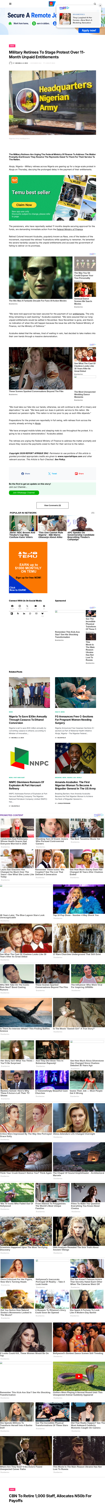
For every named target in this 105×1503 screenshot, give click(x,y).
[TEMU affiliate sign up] (28, 567)
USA (74, 777)
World (79, 777)
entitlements (78, 313)
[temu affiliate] (52, 197)
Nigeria (69, 777)
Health (57, 712)
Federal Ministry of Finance (70, 229)
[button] (10, 3)
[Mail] (36, 614)
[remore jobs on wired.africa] (52, 21)
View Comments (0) (52, 505)
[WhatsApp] (30, 614)
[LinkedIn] (24, 614)
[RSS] (18, 614)
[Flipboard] (12, 614)
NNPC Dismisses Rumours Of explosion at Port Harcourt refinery (26, 785)
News (12, 46)
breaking (58, 777)
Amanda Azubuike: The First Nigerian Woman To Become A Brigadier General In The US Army (75, 785)
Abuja (37, 423)
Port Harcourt (19, 777)
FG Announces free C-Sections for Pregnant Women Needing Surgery (74, 719)
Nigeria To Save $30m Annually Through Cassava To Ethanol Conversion (28, 719)
